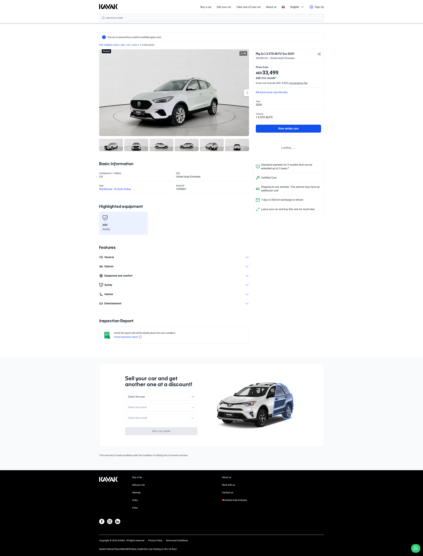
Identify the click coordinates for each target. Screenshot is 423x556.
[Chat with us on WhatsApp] (416, 548)
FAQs (135, 507)
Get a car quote (161, 431)
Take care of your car (248, 7)
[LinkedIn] (117, 521)
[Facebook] (101, 521)
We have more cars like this (272, 92)
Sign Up (319, 7)
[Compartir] (319, 54)
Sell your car (224, 7)
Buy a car (205, 7)
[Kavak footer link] (108, 493)
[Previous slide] (100, 92)
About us (271, 7)
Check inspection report (126, 337)
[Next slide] (247, 92)
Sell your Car (138, 485)
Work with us (228, 485)
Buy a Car (137, 477)
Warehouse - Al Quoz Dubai (115, 189)
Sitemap (136, 492)
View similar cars (288, 128)
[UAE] (283, 7)
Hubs (135, 500)
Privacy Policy (155, 540)
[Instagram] (109, 521)
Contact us (227, 492)
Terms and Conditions (177, 540)
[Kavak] (108, 7)
